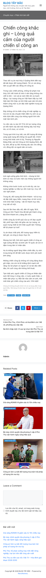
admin (6, 356)
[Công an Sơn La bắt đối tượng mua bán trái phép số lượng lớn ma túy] (23, 454)
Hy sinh (18, 295)
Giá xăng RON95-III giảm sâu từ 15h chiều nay (21, 402)
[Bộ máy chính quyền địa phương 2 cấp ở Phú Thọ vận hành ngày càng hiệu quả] (23, 418)
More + (38, 308)
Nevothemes (23, 573)
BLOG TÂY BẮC (13, 3)
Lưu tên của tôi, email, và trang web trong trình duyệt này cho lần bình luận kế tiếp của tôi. (23, 510)
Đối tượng (11, 295)
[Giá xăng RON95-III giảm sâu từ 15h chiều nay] (23, 386)
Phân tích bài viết (10, 375)
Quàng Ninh (26, 295)
